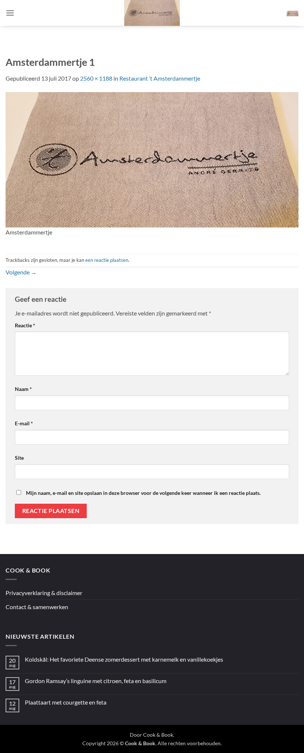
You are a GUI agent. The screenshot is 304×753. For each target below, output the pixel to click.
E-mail (24, 423)
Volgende (21, 272)
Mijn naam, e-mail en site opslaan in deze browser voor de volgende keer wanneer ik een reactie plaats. (143, 493)
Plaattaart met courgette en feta (65, 702)
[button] (10, 13)
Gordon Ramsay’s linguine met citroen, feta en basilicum (95, 680)
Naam (23, 389)
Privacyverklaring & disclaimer (44, 592)
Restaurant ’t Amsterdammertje (159, 78)
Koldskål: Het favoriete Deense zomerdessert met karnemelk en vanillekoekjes (124, 659)
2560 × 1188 (96, 78)
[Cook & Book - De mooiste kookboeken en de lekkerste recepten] (152, 13)
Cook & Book (158, 735)
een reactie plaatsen (106, 260)
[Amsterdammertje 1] (152, 158)
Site (19, 458)
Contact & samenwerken (37, 606)
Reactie (25, 325)
